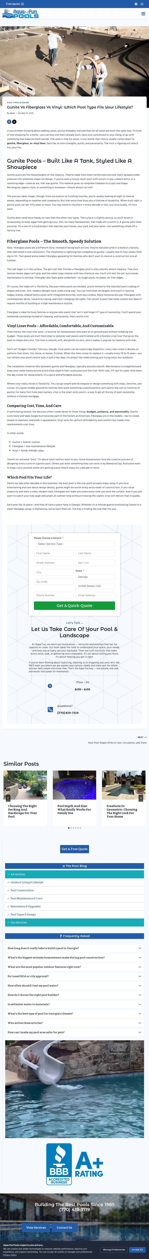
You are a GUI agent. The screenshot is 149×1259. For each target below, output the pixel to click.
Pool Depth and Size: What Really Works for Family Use (74, 809)
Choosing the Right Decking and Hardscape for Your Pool (22, 811)
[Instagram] (142, 4)
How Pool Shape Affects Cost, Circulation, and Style (117, 740)
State (79, 571)
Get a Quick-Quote (74, 605)
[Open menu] (143, 14)
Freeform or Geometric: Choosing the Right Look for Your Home (122, 811)
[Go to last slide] (8, 798)
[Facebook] (136, 4)
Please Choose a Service (47, 538)
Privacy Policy (10, 1255)
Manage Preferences (114, 1249)
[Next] (141, 798)
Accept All (137, 1249)
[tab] (68, 828)
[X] (14, 122)
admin (12, 113)
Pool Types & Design (18, 102)
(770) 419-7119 (74, 1209)
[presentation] (25, 785)
